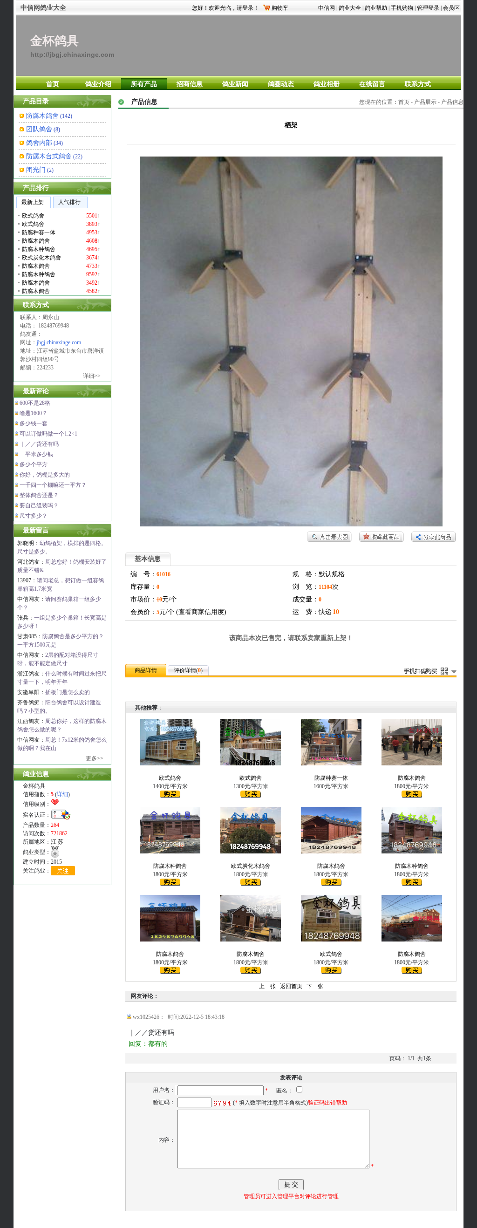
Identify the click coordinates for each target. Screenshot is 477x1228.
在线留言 (372, 84)
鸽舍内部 (39, 142)
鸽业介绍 (98, 84)
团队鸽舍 (39, 129)
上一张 (267, 986)
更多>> (94, 758)
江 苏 (57, 842)
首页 (52, 84)
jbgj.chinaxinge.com (59, 342)
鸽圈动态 (281, 84)
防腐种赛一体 (331, 778)
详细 (62, 794)
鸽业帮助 (376, 8)
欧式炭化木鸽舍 (250, 866)
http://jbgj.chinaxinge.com (72, 54)
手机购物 (402, 8)
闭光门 (36, 169)
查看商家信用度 (201, 611)
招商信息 (190, 84)
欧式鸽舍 (170, 778)
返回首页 (291, 986)
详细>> (92, 376)
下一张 (315, 986)
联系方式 (418, 84)
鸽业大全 (350, 8)
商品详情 (146, 670)
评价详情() (188, 670)
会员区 (451, 8)
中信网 (326, 8)
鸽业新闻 (235, 84)
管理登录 (428, 8)
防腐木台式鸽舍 (49, 156)
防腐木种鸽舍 (170, 866)
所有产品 (144, 84)
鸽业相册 (326, 84)
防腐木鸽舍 (42, 115)
